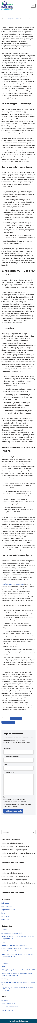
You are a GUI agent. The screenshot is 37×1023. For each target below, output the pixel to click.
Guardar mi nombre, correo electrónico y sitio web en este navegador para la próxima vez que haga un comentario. (17, 802)
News (3, 966)
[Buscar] (33, 832)
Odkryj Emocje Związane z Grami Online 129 (18, 970)
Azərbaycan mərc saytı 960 (11, 933)
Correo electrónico (11, 757)
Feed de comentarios (9, 1007)
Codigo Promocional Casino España (15, 846)
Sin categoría (6, 979)
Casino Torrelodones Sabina (12, 843)
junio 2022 (5, 913)
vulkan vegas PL (8, 722)
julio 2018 (5, 920)
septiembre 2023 (8, 910)
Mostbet (4, 963)
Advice (4, 930)
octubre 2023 (6, 906)
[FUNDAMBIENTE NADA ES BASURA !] (7, 5)
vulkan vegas (16, 718)
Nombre (7, 749)
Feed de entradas (8, 1003)
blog (3, 942)
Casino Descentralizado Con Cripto (14, 856)
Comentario (8, 773)
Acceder (4, 1000)
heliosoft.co (23, 1021)
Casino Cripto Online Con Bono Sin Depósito (18, 853)
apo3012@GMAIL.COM (11, 19)
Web (5, 765)
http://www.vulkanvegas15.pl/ (12, 584)
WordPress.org (7, 1010)
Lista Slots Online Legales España (14, 850)
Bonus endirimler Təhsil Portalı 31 (14, 945)
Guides (4, 960)
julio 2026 (5, 903)
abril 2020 (5, 916)
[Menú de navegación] (33, 6)
